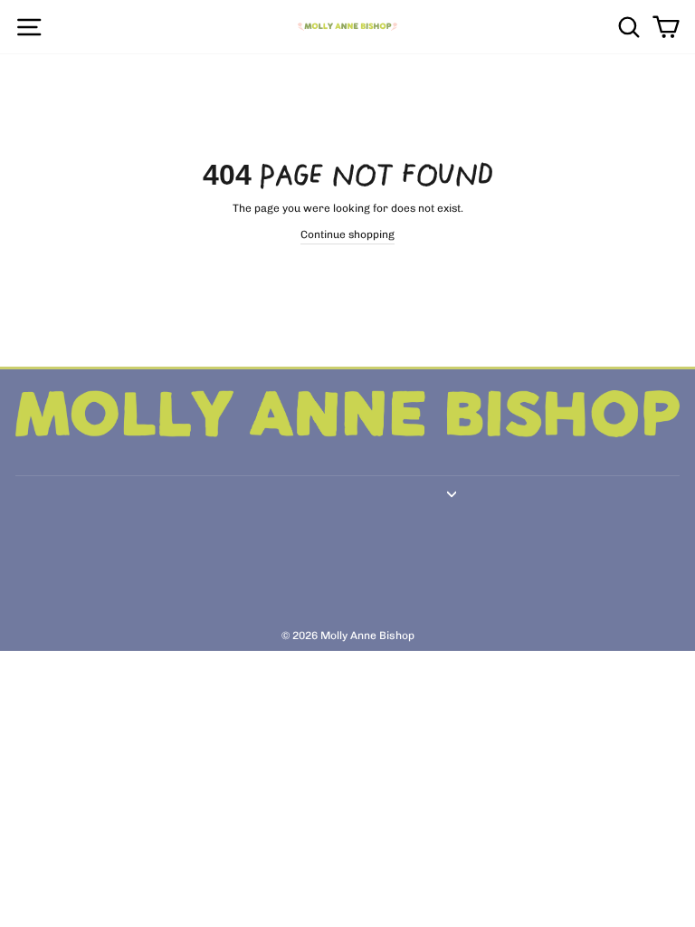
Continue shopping (347, 234)
